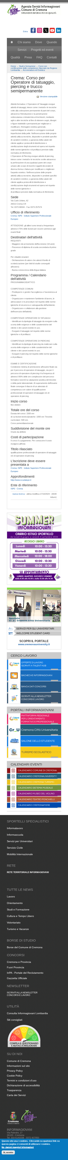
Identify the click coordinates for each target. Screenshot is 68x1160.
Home (13, 66)
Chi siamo (24, 42)
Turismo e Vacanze (18, 929)
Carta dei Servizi (16, 1095)
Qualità (15, 57)
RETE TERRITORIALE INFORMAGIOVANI (28, 872)
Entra (25, 31)
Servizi (22, 49)
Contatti (52, 57)
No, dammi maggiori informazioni (18, 1147)
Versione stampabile (48, 96)
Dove (38, 42)
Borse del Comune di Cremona (24, 947)
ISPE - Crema (17, 489)
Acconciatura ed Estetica (34, 70)
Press (28, 57)
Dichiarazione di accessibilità (23, 1085)
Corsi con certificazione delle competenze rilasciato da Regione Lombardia (34, 68)
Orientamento (15, 903)
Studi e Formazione (18, 909)
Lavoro (11, 896)
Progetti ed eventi (42, 49)
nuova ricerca (19, 494)
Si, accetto (8, 1152)
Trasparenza (14, 1090)
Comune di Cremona (19, 1061)
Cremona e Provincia (19, 961)
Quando (52, 42)
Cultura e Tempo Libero (20, 916)
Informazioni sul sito (18, 1065)
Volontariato (13, 922)
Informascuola (15, 834)
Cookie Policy (14, 1075)
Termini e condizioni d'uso (21, 1080)
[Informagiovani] (34, 15)
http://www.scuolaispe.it (21, 480)
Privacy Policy (15, 1070)
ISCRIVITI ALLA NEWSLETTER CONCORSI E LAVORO (22, 993)
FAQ (39, 57)
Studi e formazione (27, 66)
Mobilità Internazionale (20, 854)
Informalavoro (15, 828)
